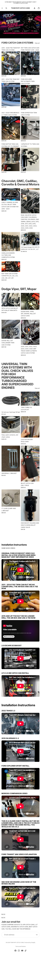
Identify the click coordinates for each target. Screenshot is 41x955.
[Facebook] (15, 950)
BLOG (3, 914)
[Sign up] (37, 935)
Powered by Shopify (29, 942)
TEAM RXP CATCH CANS (17, 942)
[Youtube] (22, 950)
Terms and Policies (20, 946)
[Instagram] (19, 950)
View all (37, 43)
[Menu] (2, 8)
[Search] (6, 8)
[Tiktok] (25, 950)
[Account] (34, 8)
